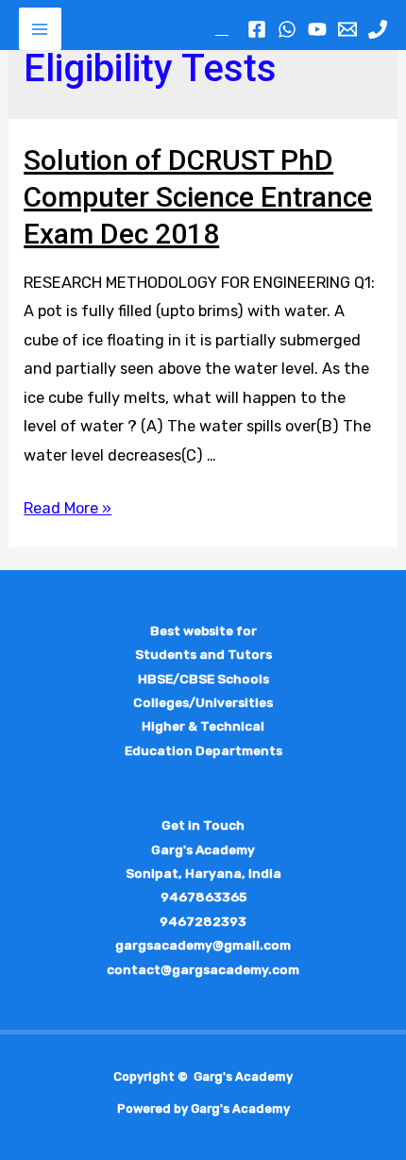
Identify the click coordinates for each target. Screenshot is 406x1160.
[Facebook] (256, 29)
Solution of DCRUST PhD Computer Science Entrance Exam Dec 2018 (198, 196)
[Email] (347, 29)
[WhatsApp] (287, 29)
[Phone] (377, 29)
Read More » (67, 508)
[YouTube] (317, 29)
